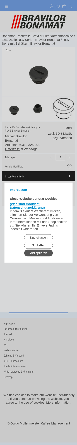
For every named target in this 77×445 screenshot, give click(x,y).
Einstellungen (38, 237)
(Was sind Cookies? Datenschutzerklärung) (27, 205)
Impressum (18, 189)
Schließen (38, 245)
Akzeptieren (38, 253)
